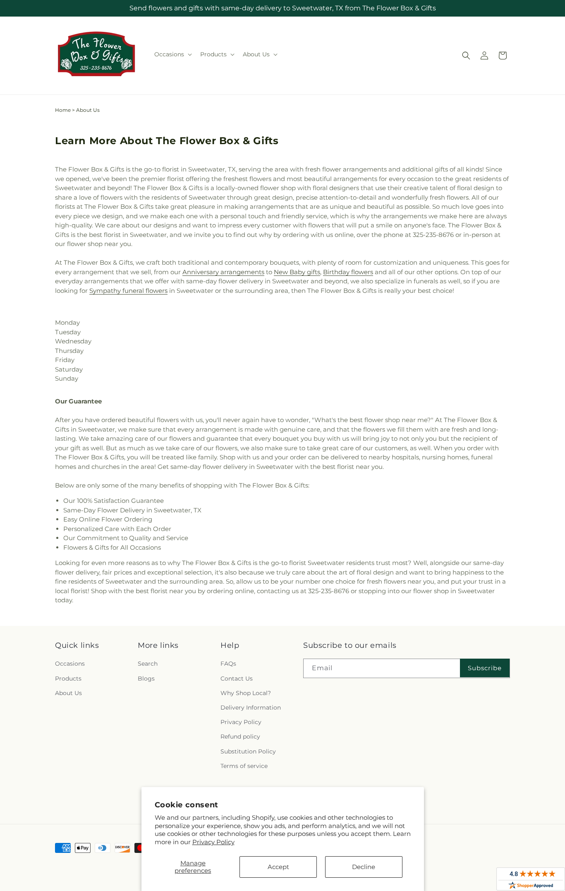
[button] (172, 54)
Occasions (70, 663)
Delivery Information (250, 707)
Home (63, 110)
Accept (278, 867)
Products (68, 678)
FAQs (228, 663)
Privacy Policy (213, 842)
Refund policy (240, 736)
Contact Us (236, 678)
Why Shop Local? (245, 693)
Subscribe (485, 668)
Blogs (146, 678)
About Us (68, 693)
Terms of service (244, 766)
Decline (363, 867)
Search (148, 663)
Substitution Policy (248, 751)
